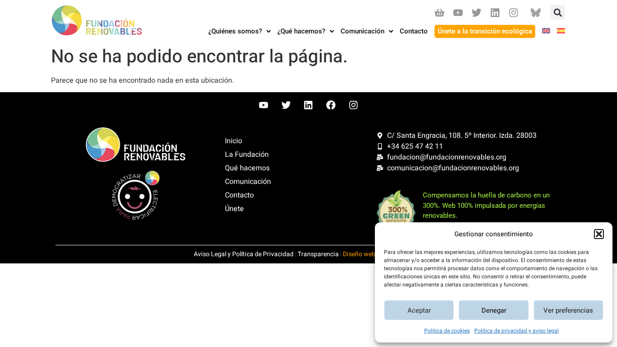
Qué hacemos (247, 168)
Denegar (493, 310)
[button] (598, 234)
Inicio (233, 141)
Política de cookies (447, 331)
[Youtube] (458, 12)
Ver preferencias (568, 310)
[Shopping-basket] (439, 12)
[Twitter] (476, 12)
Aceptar (419, 310)
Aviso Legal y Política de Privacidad (244, 254)
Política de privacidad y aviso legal (516, 331)
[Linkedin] (495, 12)
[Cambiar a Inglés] (542, 31)
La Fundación (247, 154)
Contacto (239, 195)
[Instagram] (514, 12)
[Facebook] (331, 105)
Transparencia (318, 254)
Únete (234, 208)
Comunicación (248, 181)
